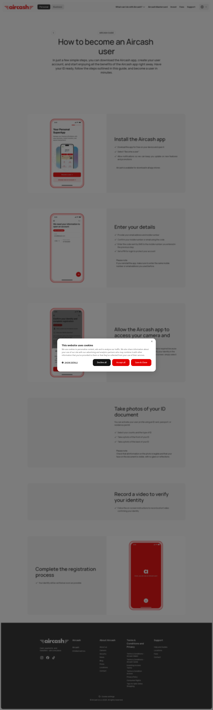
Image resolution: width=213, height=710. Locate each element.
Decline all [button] (101, 362)
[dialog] (106, 355)
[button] (70, 362)
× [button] (152, 341)
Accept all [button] (120, 362)
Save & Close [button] (141, 362)
